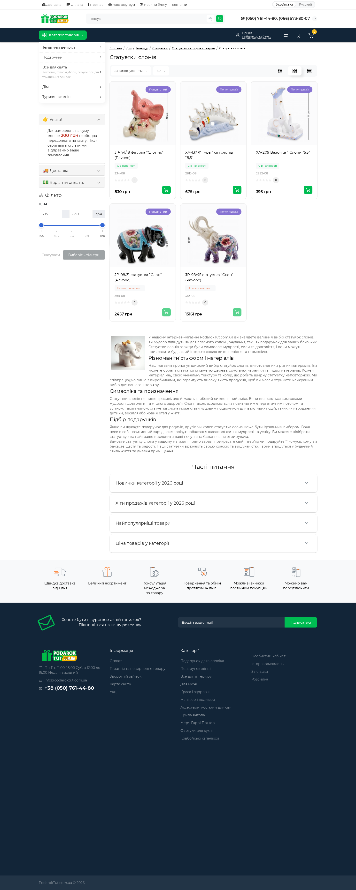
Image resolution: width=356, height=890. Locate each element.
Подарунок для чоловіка (202, 661)
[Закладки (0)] (298, 35)
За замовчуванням (129, 71)
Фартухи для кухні (196, 730)
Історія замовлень (267, 664)
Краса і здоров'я (194, 692)
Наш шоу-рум (123, 5)
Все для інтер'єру (196, 676)
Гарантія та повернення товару (137, 668)
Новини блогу (155, 5)
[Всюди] (210, 18)
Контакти (179, 5)
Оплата (76, 5)
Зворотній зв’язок (125, 676)
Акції (114, 692)
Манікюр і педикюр (197, 699)
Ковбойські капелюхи (199, 738)
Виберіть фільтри (84, 255)
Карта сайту (120, 684)
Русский (305, 4)
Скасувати (51, 255)
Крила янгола (192, 715)
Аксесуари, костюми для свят (206, 707)
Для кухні (188, 684)
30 (159, 71)
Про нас (96, 5)
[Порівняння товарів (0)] (285, 35)
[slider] (41, 225)
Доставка (54, 5)
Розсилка (259, 679)
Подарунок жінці (195, 668)
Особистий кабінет (268, 656)
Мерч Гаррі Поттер (197, 723)
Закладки (259, 671)
